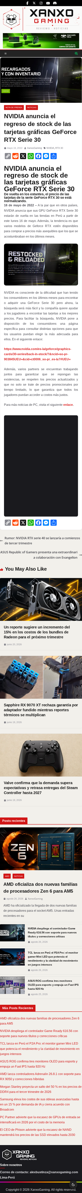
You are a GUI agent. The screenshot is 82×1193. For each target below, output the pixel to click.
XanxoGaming (34, 148)
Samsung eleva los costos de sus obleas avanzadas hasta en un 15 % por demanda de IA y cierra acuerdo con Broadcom (39, 1104)
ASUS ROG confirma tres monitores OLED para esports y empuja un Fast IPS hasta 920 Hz (53, 984)
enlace (68, 404)
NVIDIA (50, 148)
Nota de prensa (14, 107)
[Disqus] (41, 465)
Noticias (31, 107)
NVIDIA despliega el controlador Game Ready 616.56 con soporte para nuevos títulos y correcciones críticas (52, 932)
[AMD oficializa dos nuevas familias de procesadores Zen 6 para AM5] (41, 848)
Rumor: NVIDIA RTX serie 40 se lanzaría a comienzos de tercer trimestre (42, 540)
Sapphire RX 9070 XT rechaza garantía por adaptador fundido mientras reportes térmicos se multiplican (41, 710)
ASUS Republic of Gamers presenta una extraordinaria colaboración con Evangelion (38, 554)
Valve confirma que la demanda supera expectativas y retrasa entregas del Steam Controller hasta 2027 (41, 788)
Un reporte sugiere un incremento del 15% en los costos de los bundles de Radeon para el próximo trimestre (37, 632)
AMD (7, 876)
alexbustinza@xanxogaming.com (54, 1172)
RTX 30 (59, 148)
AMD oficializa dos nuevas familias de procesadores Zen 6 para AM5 (40, 888)
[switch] (73, 1184)
